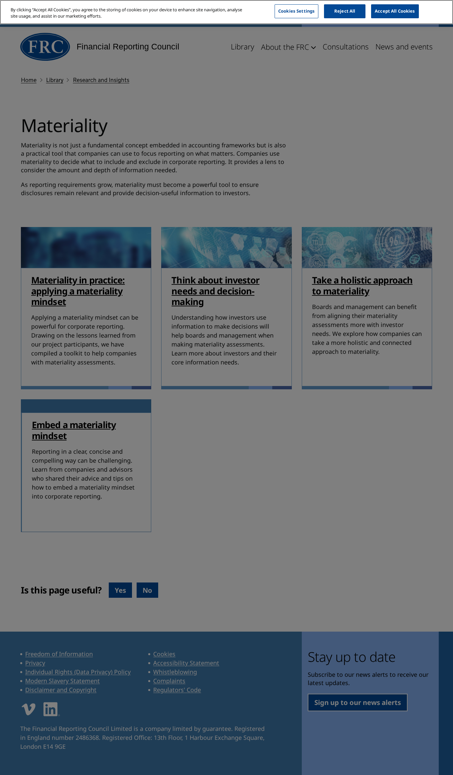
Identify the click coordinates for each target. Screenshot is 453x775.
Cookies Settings (296, 11)
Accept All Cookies (395, 11)
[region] (226, 12)
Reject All (344, 11)
